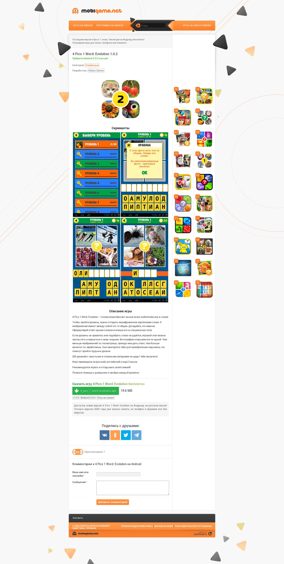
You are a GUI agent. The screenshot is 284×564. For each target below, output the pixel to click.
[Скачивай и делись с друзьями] (97, 11)
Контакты (78, 518)
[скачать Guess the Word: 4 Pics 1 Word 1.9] (204, 182)
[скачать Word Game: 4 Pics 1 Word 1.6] (183, 289)
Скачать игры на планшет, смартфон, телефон (91, 527)
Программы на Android (109, 25)
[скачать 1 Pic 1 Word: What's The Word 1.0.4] (204, 268)
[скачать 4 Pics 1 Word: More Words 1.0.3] (183, 96)
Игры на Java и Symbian (197, 25)
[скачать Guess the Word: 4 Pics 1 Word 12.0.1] (204, 225)
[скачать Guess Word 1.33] (183, 203)
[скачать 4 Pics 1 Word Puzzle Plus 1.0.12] (204, 96)
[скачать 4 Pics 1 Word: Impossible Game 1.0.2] (183, 117)
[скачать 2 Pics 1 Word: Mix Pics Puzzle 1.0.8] (183, 182)
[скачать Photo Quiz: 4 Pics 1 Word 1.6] (183, 225)
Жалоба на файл (163, 526)
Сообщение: (79, 482)
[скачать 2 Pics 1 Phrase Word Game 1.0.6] (183, 160)
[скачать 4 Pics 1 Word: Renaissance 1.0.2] (204, 117)
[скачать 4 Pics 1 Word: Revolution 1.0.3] (204, 160)
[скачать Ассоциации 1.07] (183, 268)
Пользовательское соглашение (193, 526)
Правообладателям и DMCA (137, 526)
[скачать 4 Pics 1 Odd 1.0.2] (204, 203)
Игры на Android (83, 25)
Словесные (92, 65)
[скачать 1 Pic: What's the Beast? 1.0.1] (183, 246)
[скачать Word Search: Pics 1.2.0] (204, 289)
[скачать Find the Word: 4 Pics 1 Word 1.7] (204, 139)
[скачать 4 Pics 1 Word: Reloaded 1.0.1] (183, 139)
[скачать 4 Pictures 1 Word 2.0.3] (204, 246)
